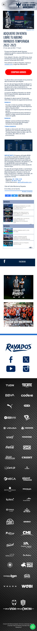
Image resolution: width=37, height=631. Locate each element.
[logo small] (22, 5)
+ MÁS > (31, 248)
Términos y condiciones (24, 623)
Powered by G (18, 627)
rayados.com (9, 64)
